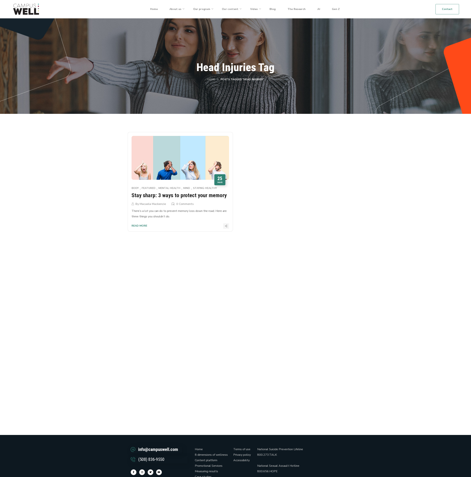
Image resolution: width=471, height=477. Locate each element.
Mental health (169, 188)
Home (211, 79)
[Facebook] (134, 472)
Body (135, 188)
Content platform (206, 460)
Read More (139, 225)
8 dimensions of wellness (211, 455)
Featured (148, 188)
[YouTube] (159, 472)
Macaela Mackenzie (153, 204)
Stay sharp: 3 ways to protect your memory (179, 195)
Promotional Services (208, 466)
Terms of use (241, 449)
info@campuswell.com (158, 449)
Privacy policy (242, 455)
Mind (186, 188)
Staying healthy (205, 188)
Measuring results (206, 471)
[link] (26, 9)
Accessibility (241, 460)
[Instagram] (142, 472)
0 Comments (185, 204)
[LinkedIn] (150, 472)
